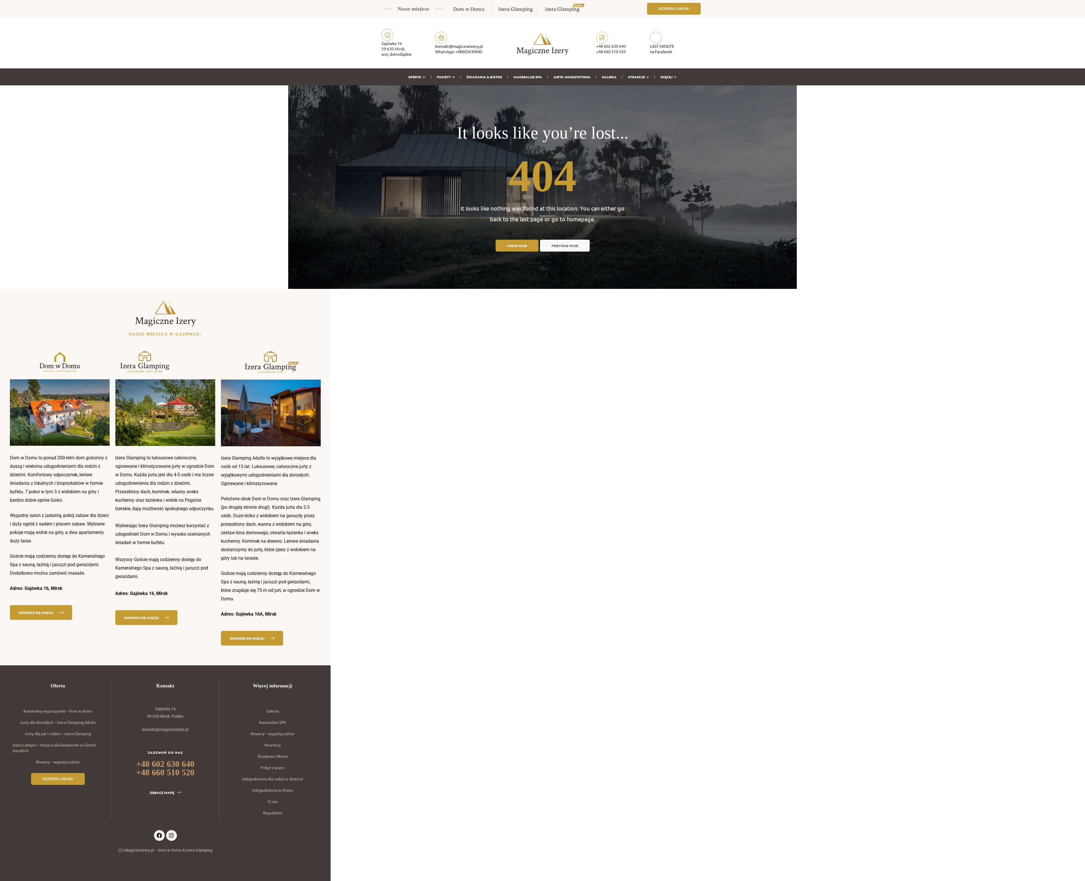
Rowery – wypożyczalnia (57, 761)
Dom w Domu (468, 9)
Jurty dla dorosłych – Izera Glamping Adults (58, 722)
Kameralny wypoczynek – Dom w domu (57, 710)
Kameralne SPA (527, 77)
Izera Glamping (515, 9)
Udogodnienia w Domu (272, 790)
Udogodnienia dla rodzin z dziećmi (272, 778)
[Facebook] (159, 835)
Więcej (666, 77)
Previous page (565, 245)
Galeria (609, 77)
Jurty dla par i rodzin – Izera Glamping (58, 733)
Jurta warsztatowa (572, 77)
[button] (674, 9)
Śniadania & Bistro (484, 77)
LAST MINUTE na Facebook (662, 49)
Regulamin (272, 812)
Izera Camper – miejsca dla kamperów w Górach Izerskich (54, 747)
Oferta (414, 77)
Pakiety (444, 77)
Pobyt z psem (273, 767)
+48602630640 (468, 51)
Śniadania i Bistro (272, 756)
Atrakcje (636, 77)
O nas (272, 801)
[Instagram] (171, 835)
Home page (517, 245)
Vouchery (272, 744)
